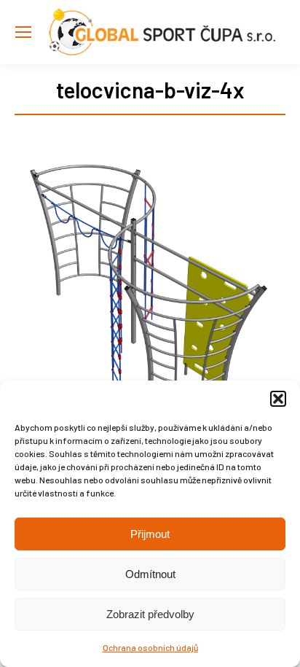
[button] (278, 398)
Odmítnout (150, 574)
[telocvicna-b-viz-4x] (150, 287)
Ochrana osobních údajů (150, 647)
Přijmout (150, 534)
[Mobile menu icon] (23, 32)
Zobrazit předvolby (150, 614)
